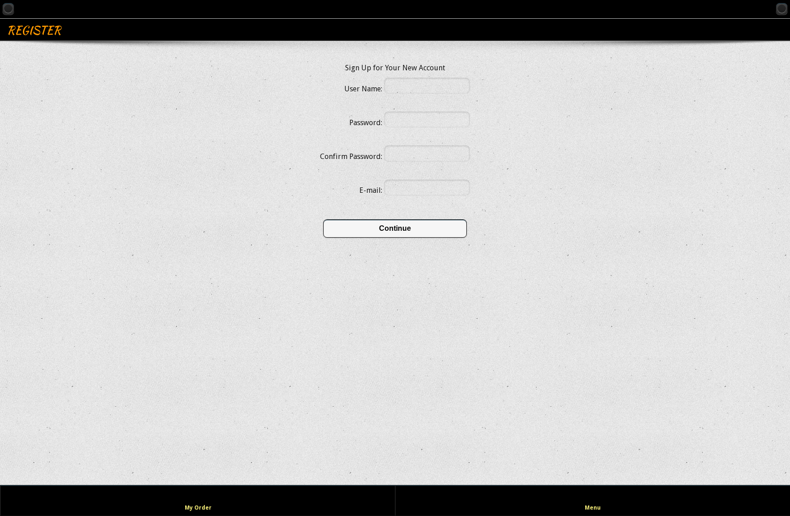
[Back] (8, 9)
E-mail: (370, 190)
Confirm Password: (351, 156)
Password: (365, 122)
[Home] (782, 9)
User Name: (363, 89)
